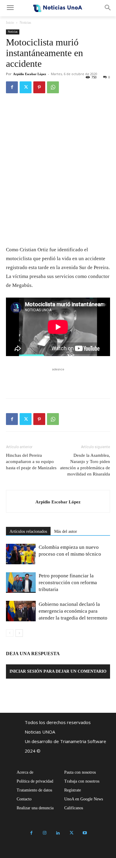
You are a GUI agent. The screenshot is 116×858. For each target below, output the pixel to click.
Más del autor (65, 531)
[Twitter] (26, 87)
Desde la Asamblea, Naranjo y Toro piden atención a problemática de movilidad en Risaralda (85, 464)
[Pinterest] (39, 87)
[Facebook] (12, 87)
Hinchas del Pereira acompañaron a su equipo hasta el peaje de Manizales (31, 461)
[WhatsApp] (53, 87)
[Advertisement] (58, 379)
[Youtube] (85, 833)
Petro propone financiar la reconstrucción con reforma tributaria (68, 582)
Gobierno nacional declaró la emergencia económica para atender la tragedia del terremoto (73, 611)
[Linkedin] (58, 833)
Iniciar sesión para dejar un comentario (58, 671)
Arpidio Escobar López (29, 74)
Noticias (25, 22)
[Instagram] (45, 833)
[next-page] (19, 633)
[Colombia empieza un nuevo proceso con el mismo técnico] (21, 554)
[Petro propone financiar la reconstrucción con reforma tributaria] (21, 582)
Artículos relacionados (28, 531)
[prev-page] (9, 633)
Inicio (10, 22)
